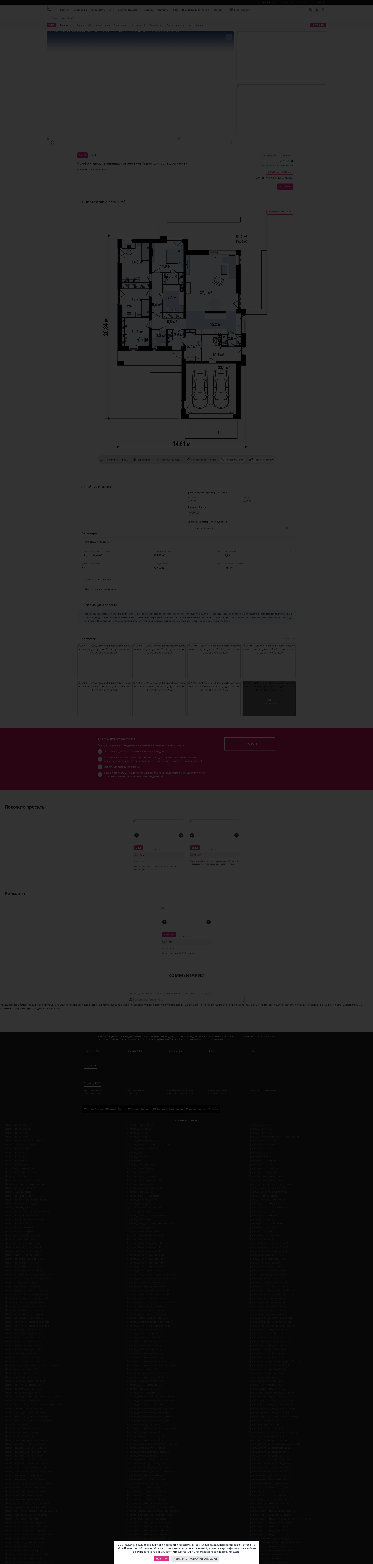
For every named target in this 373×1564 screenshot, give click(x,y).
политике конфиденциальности (153, 1551)
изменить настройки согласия (195, 1558)
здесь (236, 1551)
